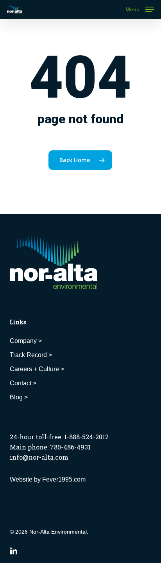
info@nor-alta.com (39, 457)
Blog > (19, 397)
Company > (26, 340)
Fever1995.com (64, 479)
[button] (139, 9)
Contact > (23, 383)
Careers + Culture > (37, 369)
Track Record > (31, 355)
